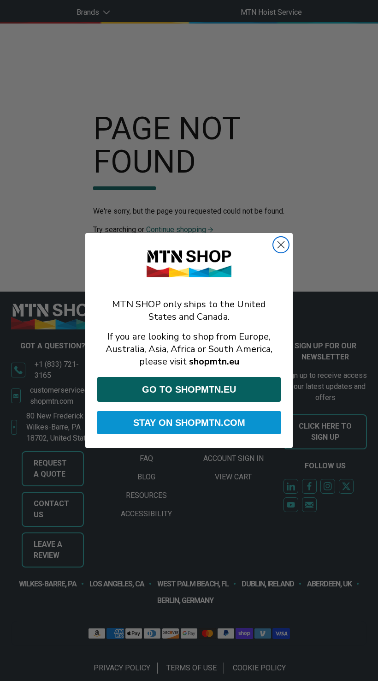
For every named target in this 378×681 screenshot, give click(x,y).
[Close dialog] (281, 245)
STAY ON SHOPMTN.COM (189, 423)
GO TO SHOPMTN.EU (189, 389)
